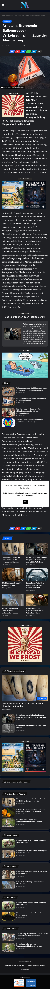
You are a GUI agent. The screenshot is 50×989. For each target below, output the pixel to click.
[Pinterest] (17, 51)
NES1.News (25, 969)
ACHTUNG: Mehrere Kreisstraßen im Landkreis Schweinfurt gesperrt (30, 810)
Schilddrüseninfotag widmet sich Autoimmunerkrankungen (29, 421)
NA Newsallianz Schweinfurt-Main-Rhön (24, 15)
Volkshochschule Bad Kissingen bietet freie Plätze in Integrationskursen (31, 389)
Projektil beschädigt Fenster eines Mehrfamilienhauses (10, 611)
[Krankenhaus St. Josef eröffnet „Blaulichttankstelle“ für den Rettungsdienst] (8, 412)
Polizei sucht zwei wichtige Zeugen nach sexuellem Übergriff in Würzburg (36, 560)
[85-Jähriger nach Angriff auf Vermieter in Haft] (13, 574)
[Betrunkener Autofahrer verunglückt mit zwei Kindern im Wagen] (37, 574)
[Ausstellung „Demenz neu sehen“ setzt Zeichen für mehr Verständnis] (8, 937)
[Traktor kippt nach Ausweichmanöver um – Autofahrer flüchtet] (37, 600)
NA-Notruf (41, 15)
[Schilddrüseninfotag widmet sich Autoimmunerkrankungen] (8, 422)
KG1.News (41, 965)
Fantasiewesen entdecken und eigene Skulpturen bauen (31, 852)
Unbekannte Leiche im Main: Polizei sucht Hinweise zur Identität (11, 560)
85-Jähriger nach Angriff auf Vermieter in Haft (31, 726)
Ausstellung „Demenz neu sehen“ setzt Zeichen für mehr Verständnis (32, 935)
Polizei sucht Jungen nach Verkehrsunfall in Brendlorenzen (29, 821)
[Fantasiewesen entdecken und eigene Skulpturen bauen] (8, 854)
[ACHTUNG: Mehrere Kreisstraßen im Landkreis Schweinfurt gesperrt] (8, 812)
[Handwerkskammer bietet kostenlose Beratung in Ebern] (8, 401)
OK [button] (25, 502)
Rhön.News (18, 965)
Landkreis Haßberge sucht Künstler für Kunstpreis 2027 (31, 872)
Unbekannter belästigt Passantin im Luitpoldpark (30, 914)
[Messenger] (22, 51)
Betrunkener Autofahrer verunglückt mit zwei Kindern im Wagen (35, 585)
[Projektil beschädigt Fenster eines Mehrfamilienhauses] (13, 600)
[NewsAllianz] (25, 5)
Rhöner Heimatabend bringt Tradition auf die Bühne (31, 841)
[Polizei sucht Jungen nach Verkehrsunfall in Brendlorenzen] (8, 822)
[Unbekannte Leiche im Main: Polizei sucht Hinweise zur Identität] (13, 549)
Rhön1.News (26, 965)
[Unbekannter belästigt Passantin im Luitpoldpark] (8, 916)
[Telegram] (33, 51)
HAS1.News (34, 965)
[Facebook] (11, 51)
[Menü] (3, 6)
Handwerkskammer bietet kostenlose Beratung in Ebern (31, 400)
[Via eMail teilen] (38, 51)
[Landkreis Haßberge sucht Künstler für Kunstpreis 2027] (8, 874)
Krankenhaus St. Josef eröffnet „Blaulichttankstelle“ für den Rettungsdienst (28, 411)
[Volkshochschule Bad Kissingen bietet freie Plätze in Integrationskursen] (8, 391)
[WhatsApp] (27, 51)
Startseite (7, 15)
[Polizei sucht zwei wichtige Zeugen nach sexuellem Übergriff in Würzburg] (37, 549)
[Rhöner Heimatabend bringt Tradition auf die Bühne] (8, 843)
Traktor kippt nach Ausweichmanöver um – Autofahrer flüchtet (35, 611)
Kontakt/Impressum (25, 962)
